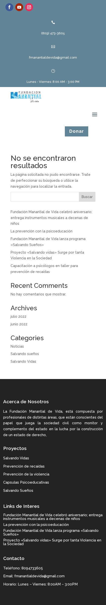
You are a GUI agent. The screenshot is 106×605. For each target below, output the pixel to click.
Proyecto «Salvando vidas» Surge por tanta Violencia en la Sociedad (52, 542)
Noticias (17, 346)
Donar (76, 131)
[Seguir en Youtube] (19, 7)
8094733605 (32, 568)
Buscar (87, 197)
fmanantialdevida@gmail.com (53, 57)
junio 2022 (19, 324)
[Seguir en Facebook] (9, 7)
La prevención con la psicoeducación (41, 231)
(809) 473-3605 (53, 33)
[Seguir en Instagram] (29, 7)
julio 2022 (18, 316)
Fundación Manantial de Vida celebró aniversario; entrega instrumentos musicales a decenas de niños (51, 218)
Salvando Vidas (23, 361)
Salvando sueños (25, 354)
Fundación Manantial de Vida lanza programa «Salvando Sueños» (51, 532)
